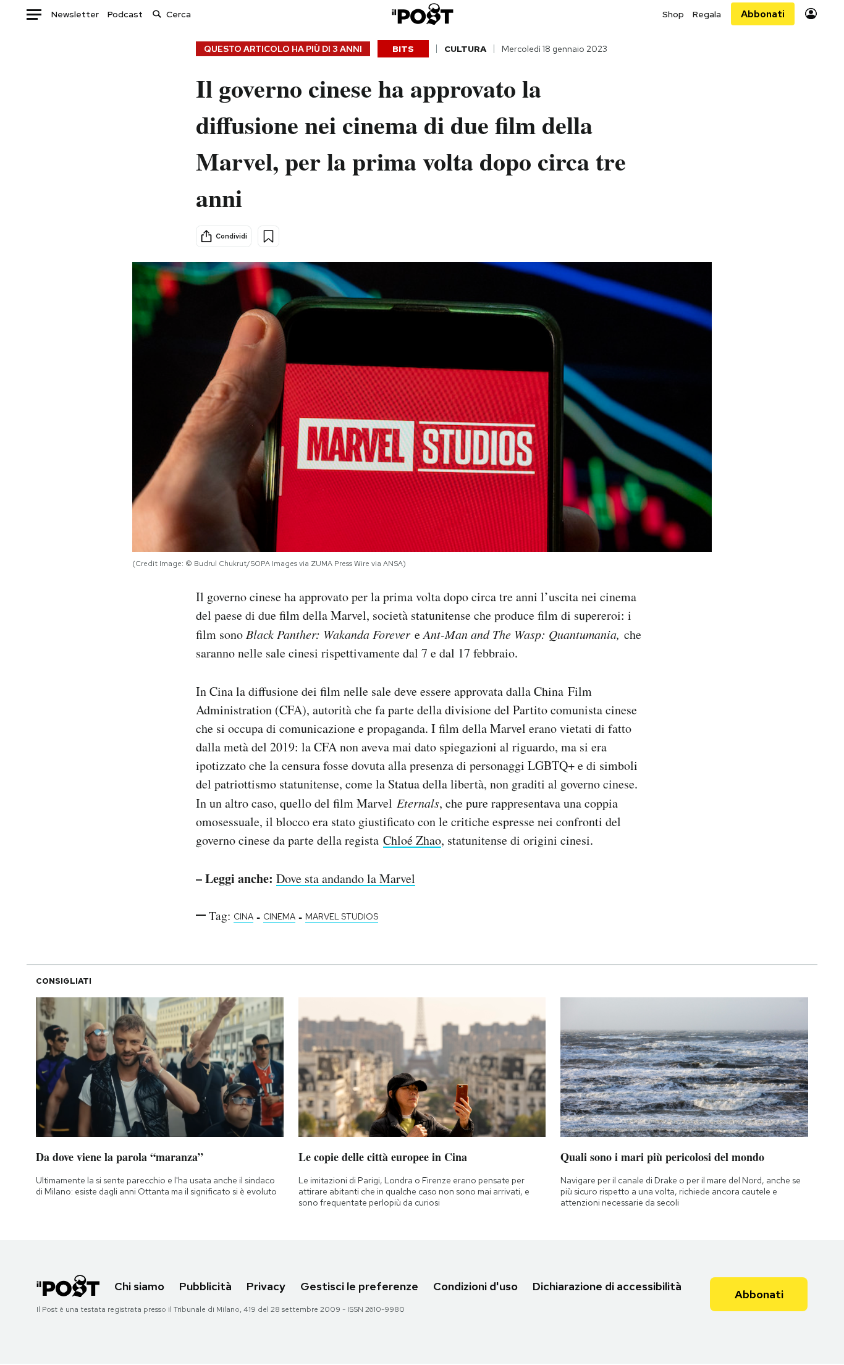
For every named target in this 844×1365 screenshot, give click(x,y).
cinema (279, 916)
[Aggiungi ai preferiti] (268, 236)
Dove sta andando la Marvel (345, 878)
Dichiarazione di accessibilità (607, 1286)
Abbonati (763, 13)
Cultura (465, 48)
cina (243, 916)
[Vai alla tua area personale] (810, 13)
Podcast (125, 14)
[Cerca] (157, 14)
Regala (707, 14)
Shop (673, 14)
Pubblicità (205, 1286)
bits (403, 48)
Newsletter (75, 14)
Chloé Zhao (412, 840)
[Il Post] (422, 14)
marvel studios (341, 916)
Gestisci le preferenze (359, 1286)
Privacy (266, 1286)
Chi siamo (139, 1286)
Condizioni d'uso (475, 1286)
